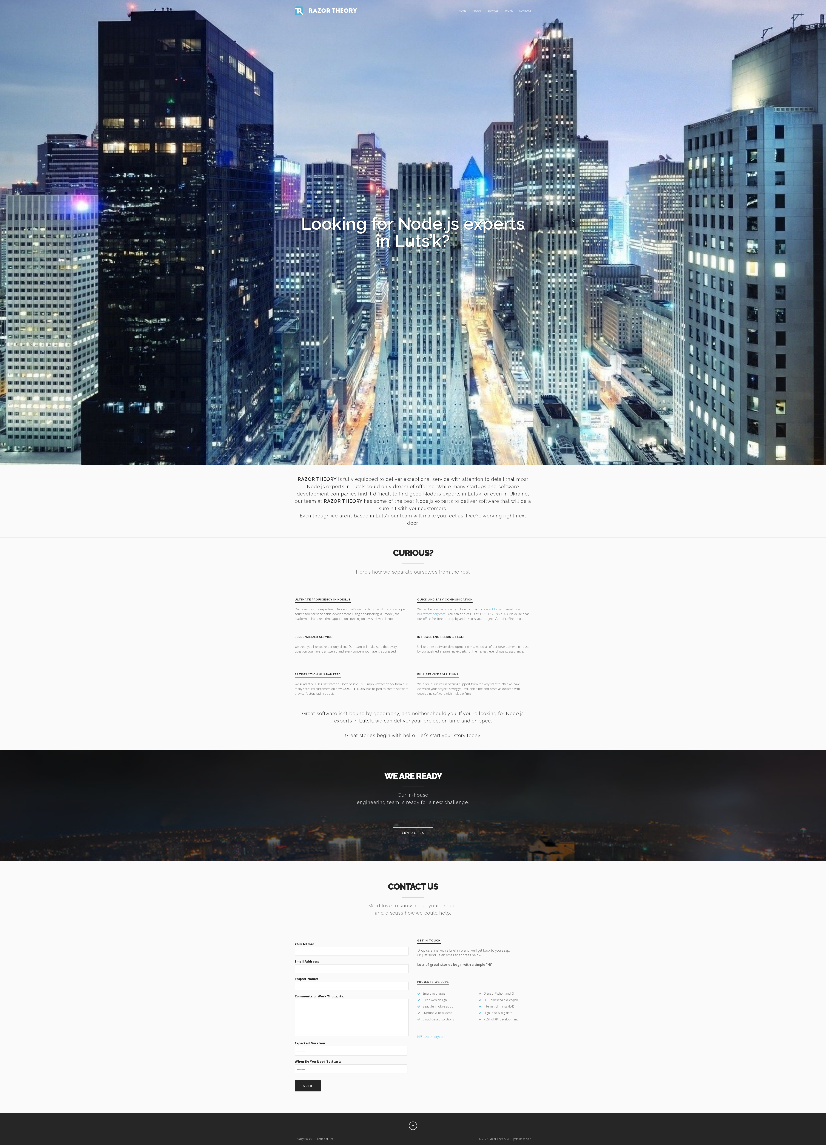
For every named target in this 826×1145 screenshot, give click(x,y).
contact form (492, 609)
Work (509, 10)
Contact (525, 10)
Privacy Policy (303, 1139)
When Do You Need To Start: (318, 1061)
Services (493, 10)
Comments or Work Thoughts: (319, 996)
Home (462, 10)
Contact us (413, 833)
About (477, 10)
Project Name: (306, 979)
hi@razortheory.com (431, 614)
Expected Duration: (310, 1043)
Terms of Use (325, 1139)
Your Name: (304, 944)
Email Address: (307, 961)
